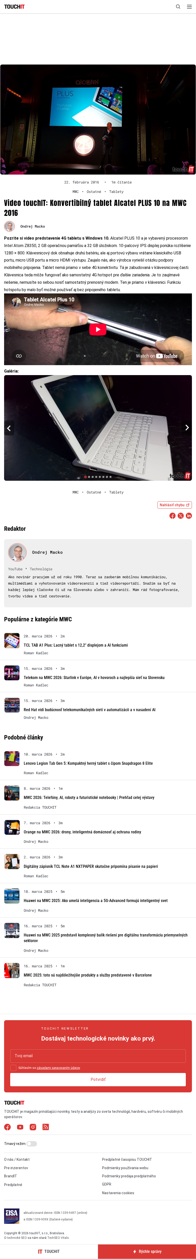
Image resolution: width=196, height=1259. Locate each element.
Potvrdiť (98, 1079)
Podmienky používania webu (125, 1168)
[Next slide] (187, 427)
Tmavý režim (15, 1144)
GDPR (106, 1184)
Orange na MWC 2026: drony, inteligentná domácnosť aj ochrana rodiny (82, 832)
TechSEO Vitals (58, 1238)
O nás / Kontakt (17, 1159)
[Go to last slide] (9, 427)
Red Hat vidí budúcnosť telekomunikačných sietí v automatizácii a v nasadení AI (89, 709)
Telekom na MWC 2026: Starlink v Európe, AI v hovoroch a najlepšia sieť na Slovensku (94, 677)
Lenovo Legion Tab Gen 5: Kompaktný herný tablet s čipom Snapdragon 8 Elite (88, 763)
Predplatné (13, 1185)
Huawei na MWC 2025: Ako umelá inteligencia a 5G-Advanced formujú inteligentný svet (96, 900)
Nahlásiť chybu (172, 505)
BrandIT (10, 1176)
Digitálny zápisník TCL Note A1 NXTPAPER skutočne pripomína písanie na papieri (91, 866)
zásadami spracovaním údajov (58, 1068)
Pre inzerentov (16, 1168)
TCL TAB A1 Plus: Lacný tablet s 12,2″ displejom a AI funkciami (76, 645)
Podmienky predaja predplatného (129, 1176)
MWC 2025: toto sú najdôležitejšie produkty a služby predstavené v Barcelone (88, 975)
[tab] (85, 476)
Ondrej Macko (32, 226)
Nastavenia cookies (118, 1193)
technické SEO (17, 1238)
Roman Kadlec (36, 653)
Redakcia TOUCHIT (40, 807)
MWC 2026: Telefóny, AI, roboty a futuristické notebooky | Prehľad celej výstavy (89, 797)
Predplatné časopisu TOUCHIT (127, 1159)
